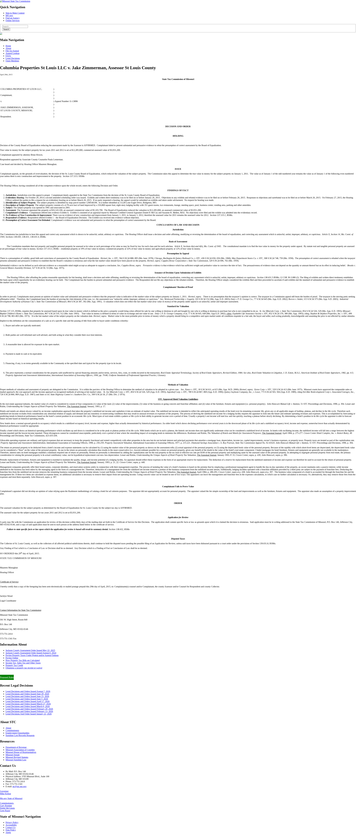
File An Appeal (12, 51)
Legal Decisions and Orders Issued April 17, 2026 (28, 701)
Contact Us (10, 827)
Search (6, 29)
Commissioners (12, 730)
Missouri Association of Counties (20, 750)
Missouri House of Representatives (21, 752)
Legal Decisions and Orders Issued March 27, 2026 (28, 704)
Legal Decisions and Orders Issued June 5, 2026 (27, 699)
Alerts (8, 832)
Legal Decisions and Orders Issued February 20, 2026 (29, 709)
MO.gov (9, 15)
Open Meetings (12, 61)
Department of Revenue (16, 747)
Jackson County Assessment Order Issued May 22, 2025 (30, 650)
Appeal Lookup (12, 53)
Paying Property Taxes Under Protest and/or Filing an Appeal (27, 672)
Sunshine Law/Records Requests (20, 735)
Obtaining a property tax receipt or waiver (24, 668)
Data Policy (11, 830)
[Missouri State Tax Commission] (15, 1)
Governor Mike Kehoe (5, 792)
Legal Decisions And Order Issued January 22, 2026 (29, 714)
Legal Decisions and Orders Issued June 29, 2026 (27, 694)
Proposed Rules (7, 677)
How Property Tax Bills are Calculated (23, 660)
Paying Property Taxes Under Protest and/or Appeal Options (32, 655)
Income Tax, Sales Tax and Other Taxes (23, 663)
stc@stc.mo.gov (20, 786)
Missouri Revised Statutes (17, 757)
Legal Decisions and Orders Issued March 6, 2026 (28, 706)
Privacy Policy (12, 822)
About (8, 48)
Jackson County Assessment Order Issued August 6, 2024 (31, 653)
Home (8, 46)
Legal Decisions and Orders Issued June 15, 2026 (27, 696)
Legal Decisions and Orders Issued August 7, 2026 (28, 691)
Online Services (12, 20)
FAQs (8, 56)
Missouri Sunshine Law (16, 760)
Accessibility (11, 825)
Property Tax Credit (14, 665)
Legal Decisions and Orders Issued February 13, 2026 (29, 711)
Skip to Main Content (15, 13)
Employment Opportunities (17, 733)
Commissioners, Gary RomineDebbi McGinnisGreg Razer (7, 807)
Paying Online (12, 658)
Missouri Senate (13, 755)
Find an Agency (13, 18)
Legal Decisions (13, 58)
